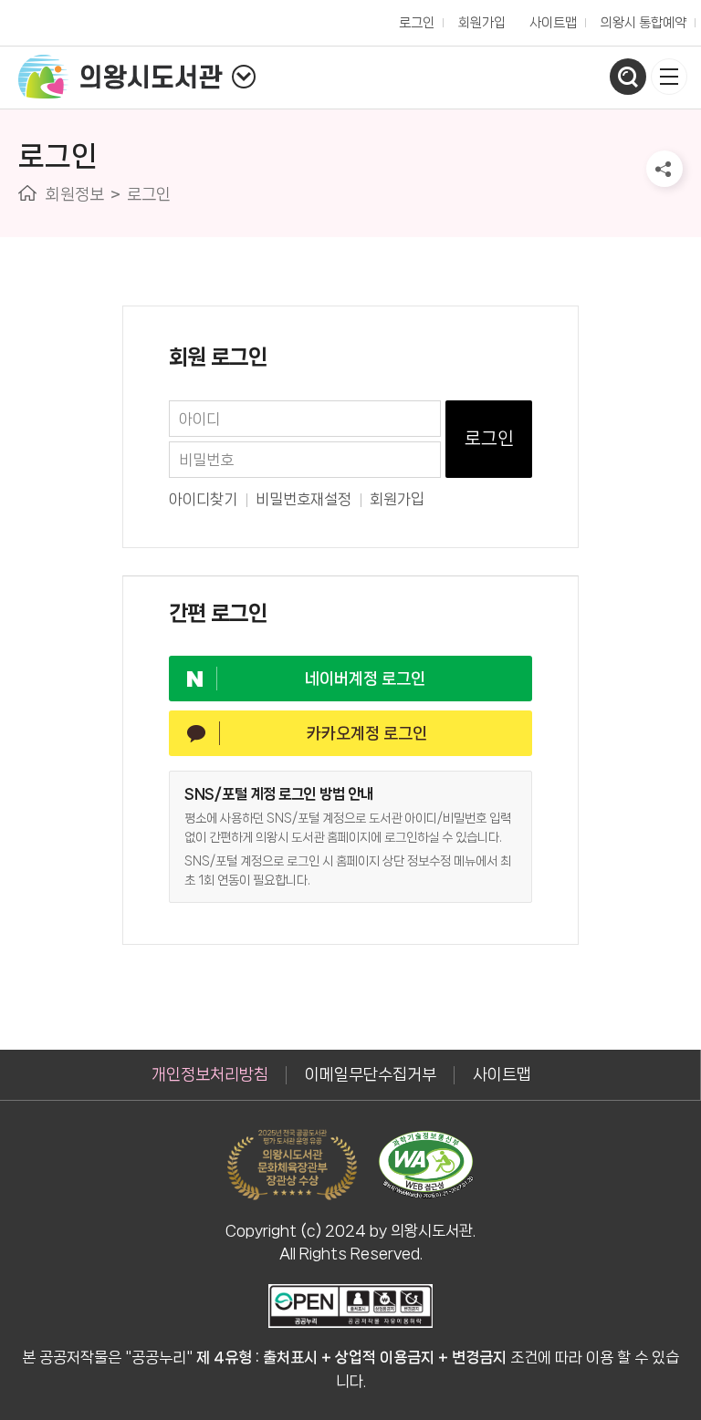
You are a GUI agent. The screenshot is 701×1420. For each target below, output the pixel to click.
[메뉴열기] (669, 76)
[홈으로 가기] (27, 193)
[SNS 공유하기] (664, 168)
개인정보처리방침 (210, 1074)
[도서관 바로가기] (244, 76)
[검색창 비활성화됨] (628, 76)
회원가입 (397, 499)
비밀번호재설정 (303, 499)
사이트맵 (553, 23)
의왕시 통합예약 (638, 18)
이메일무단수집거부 (370, 1074)
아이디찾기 (203, 499)
